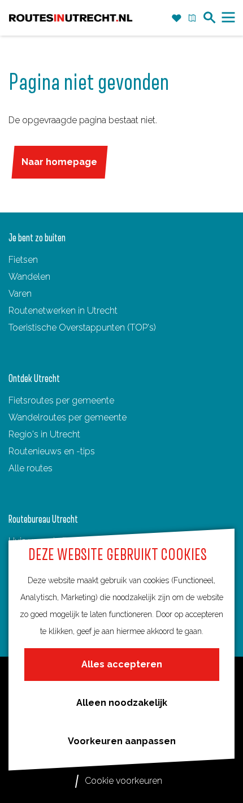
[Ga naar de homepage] (70, 18)
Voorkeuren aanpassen (122, 741)
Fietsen (23, 259)
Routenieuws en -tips (51, 451)
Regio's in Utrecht (44, 434)
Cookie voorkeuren (123, 780)
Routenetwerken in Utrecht (63, 310)
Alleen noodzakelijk (121, 702)
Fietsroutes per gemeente (61, 400)
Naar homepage (59, 162)
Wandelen (29, 276)
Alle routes (30, 468)
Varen (20, 293)
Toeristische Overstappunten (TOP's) (82, 327)
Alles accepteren (121, 664)
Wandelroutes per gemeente (67, 417)
